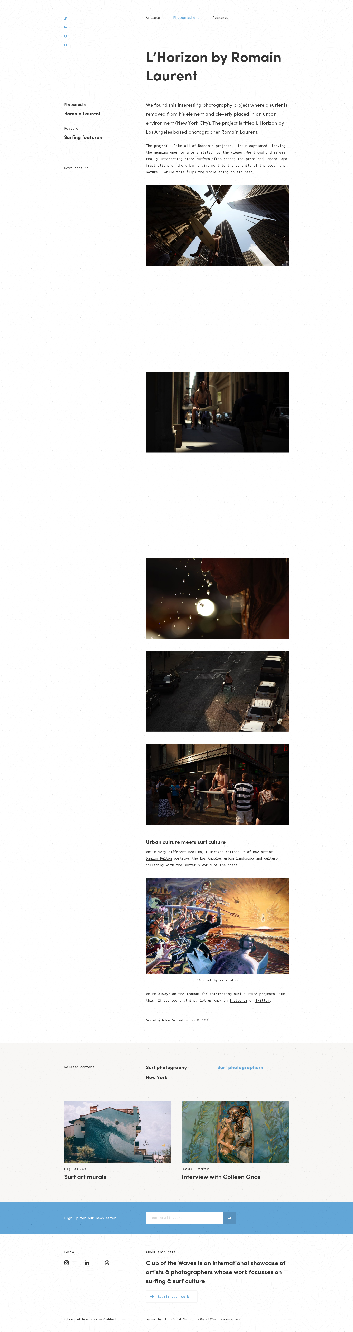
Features (221, 17)
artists (155, 1272)
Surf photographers (240, 1067)
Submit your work (173, 1296)
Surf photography (166, 1067)
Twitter (262, 1000)
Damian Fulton (159, 858)
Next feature (76, 168)
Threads (108, 1262)
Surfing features (83, 137)
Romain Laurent (82, 113)
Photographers (186, 17)
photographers (192, 1272)
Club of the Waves (65, 31)
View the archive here (225, 1319)
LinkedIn (87, 1262)
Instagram (238, 1000)
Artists (153, 17)
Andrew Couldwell (173, 1020)
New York (156, 1077)
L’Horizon (266, 123)
